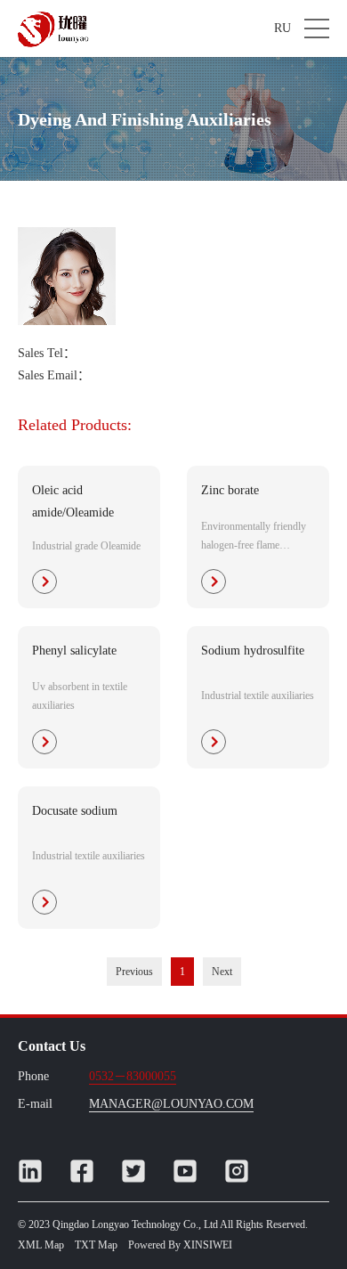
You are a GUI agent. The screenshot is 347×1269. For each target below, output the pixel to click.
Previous (134, 971)
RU (282, 28)
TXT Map (96, 1245)
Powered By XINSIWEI (180, 1245)
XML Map (41, 1245)
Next (222, 971)
